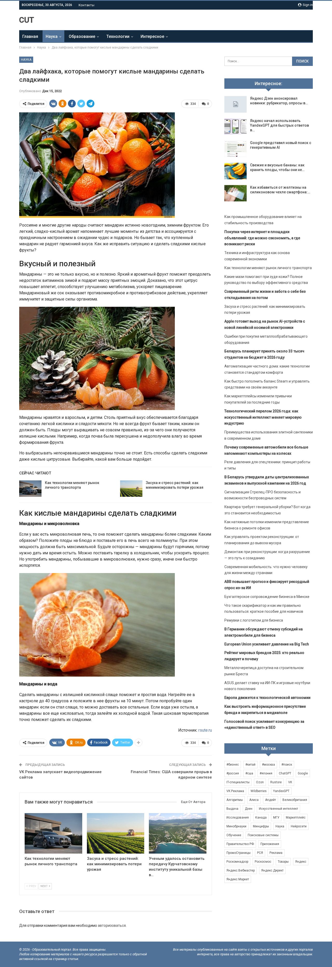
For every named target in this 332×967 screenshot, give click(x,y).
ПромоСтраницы (238, 853)
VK (290, 782)
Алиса (254, 800)
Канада (261, 817)
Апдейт (270, 800)
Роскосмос (263, 861)
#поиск (286, 764)
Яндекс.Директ (272, 870)
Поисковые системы (263, 835)
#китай (250, 764)
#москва (268, 764)
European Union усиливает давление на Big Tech (266, 644)
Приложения (269, 844)
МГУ (276, 817)
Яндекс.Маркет (237, 879)
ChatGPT (285, 773)
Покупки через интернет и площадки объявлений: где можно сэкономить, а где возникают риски (262, 238)
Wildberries (259, 791)
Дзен (248, 809)
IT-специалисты (238, 782)
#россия (232, 773)
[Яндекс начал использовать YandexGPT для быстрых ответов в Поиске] (235, 126)
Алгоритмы (234, 800)
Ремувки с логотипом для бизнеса (253, 620)
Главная (30, 36)
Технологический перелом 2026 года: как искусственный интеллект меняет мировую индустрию (263, 417)
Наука (52, 36)
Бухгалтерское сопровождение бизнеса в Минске (266, 597)
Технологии (117, 36)
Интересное (152, 36)
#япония (266, 773)
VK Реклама (235, 791)
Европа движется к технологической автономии (267, 698)
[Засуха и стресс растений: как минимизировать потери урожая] (131, 488)
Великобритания (294, 800)
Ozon (260, 782)
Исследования (237, 817)
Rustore (276, 782)
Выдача (232, 809)
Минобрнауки (236, 826)
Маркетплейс (296, 817)
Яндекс (300, 861)
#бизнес (232, 764)
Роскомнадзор (237, 861)
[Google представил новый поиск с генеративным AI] (235, 148)
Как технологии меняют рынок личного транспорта (268, 268)
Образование (82, 36)
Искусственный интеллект (278, 809)
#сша (249, 773)
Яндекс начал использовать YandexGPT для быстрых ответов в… (279, 125)
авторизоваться (112, 925)
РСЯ (260, 853)
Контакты (86, 5)
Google (303, 773)
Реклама (275, 853)
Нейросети (299, 826)
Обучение (233, 835)
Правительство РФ (240, 844)
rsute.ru (205, 730)
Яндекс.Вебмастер (240, 870)
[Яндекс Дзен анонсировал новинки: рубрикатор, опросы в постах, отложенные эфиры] (235, 104)
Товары (283, 861)
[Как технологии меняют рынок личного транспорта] (30, 488)
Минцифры (261, 826)
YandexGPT (281, 791)
